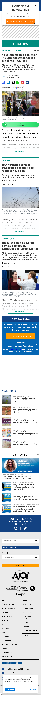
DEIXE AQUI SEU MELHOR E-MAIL (20, 21)
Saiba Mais (32, 689)
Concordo (10, 689)
